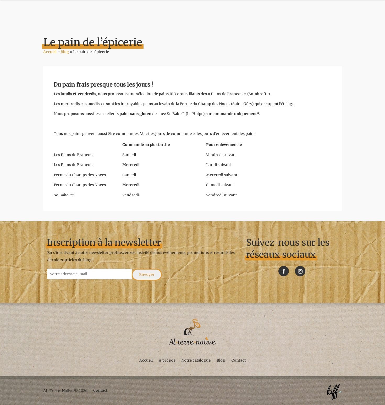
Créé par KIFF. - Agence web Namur (334, 392)
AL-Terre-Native (192, 332)
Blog (64, 51)
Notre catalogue (196, 360)
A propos (167, 360)
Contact (238, 360)
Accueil (50, 51)
